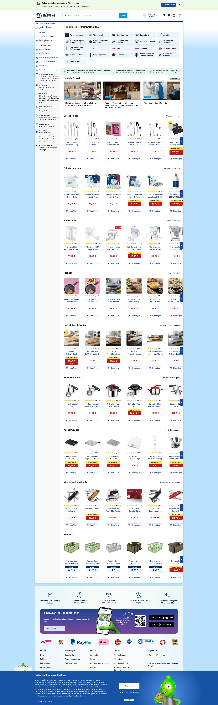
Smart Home (43, 66)
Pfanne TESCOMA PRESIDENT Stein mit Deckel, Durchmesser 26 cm (176, 300)
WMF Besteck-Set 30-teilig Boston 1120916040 (176, 143)
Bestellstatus (70, 655)
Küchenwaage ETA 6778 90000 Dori (176, 457)
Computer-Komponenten (47, 23)
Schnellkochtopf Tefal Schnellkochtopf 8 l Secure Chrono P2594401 (71, 405)
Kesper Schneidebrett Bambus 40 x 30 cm (71, 353)
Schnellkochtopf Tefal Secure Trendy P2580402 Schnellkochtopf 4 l (92, 405)
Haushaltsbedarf (44, 53)
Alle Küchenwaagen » (172, 430)
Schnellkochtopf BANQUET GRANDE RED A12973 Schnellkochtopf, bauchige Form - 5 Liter (155, 405)
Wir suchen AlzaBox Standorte (121, 668)
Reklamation (45, 663)
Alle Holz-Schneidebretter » (170, 325)
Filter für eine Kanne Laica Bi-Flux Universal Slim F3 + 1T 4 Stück (92, 196)
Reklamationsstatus (72, 659)
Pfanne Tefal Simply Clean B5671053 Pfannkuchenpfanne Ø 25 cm (71, 300)
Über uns (93, 667)
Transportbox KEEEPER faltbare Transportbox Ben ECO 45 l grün (155, 562)
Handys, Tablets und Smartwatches (45, 28)
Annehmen (129, 686)
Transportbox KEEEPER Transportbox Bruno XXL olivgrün (134, 562)
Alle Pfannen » (175, 273)
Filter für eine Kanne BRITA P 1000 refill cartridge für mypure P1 (176, 196)
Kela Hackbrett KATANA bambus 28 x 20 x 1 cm (92, 353)
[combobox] (90, 15)
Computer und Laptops (46, 36)
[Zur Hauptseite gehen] (45, 15)
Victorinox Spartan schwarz (71, 510)
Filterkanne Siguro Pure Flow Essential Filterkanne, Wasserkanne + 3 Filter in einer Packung (134, 248)
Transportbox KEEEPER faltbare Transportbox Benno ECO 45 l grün (71, 562)
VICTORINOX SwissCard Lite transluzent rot (134, 510)
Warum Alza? (94, 655)
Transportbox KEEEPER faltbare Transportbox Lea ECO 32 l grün (92, 562)
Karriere (93, 671)
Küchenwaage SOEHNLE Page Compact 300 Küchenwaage (134, 457)
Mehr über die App (52, 628)
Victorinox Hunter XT (92, 509)
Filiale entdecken (168, 5)
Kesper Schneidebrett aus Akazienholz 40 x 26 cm (113, 353)
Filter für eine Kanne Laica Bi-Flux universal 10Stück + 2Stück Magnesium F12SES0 (113, 196)
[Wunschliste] (168, 15)
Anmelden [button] (150, 16)
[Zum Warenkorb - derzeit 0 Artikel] (180, 15)
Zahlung (43, 659)
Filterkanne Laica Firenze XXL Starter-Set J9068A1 (113, 248)
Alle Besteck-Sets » (173, 116)
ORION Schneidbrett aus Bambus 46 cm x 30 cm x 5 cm (155, 353)
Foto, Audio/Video (45, 45)
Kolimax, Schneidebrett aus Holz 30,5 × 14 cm (134, 353)
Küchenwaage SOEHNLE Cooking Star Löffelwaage (155, 457)
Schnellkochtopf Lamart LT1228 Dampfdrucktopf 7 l (113, 405)
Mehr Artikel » (175, 79)
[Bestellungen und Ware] (163, 15)
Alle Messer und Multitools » (170, 482)
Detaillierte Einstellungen (129, 693)
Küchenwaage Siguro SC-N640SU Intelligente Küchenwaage (92, 457)
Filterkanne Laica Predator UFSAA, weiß (176, 248)
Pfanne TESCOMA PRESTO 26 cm (155, 300)
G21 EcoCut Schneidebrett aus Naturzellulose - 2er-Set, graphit (176, 353)
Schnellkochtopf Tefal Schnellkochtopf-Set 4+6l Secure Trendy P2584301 (176, 405)
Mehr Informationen (45, 701)
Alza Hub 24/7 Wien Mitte (49, 671)
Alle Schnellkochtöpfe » (171, 378)
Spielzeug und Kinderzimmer (48, 57)
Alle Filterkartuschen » (172, 168)
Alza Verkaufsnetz (47, 667)
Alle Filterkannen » (173, 221)
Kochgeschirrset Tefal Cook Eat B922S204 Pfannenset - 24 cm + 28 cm (134, 300)
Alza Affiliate (118, 659)
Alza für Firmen (120, 655)
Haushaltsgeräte (44, 49)
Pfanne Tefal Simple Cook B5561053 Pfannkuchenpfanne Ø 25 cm (92, 300)
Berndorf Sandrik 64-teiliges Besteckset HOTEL (134, 143)
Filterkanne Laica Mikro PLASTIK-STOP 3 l (155, 248)
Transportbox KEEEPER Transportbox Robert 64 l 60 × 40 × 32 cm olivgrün (176, 562)
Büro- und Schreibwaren (47, 62)
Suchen (123, 15)
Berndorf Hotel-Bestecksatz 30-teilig (113, 143)
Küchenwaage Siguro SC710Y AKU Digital (113, 457)
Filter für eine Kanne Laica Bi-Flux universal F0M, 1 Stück (134, 196)
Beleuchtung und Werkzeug (48, 70)
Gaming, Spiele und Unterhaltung (45, 41)
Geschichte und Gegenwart (100, 663)
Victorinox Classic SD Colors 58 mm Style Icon (176, 510)
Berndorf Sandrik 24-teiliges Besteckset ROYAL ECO (92, 143)
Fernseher (42, 32)
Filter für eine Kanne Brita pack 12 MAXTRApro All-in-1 (71, 196)
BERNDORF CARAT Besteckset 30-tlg (71, 143)
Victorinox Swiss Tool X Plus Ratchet (113, 510)
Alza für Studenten (121, 663)
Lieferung (43, 655)
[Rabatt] (170, 123)
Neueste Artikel (72, 78)
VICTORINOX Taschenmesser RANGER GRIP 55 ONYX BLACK (155, 510)
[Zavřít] (180, 5)
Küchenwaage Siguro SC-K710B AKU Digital (71, 457)
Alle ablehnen (129, 700)
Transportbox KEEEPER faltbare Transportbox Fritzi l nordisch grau (113, 562)
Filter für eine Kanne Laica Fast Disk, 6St (155, 196)
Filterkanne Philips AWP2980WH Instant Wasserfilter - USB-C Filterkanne (71, 248)
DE (152, 666)
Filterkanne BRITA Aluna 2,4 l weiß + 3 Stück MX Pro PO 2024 (92, 248)
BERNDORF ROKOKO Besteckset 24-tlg (155, 143)
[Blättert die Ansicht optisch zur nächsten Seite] (181, 141)
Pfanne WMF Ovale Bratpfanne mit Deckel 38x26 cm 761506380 (113, 300)
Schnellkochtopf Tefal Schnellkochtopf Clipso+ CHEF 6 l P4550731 (134, 405)
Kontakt (92, 659)
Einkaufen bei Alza (71, 663)
